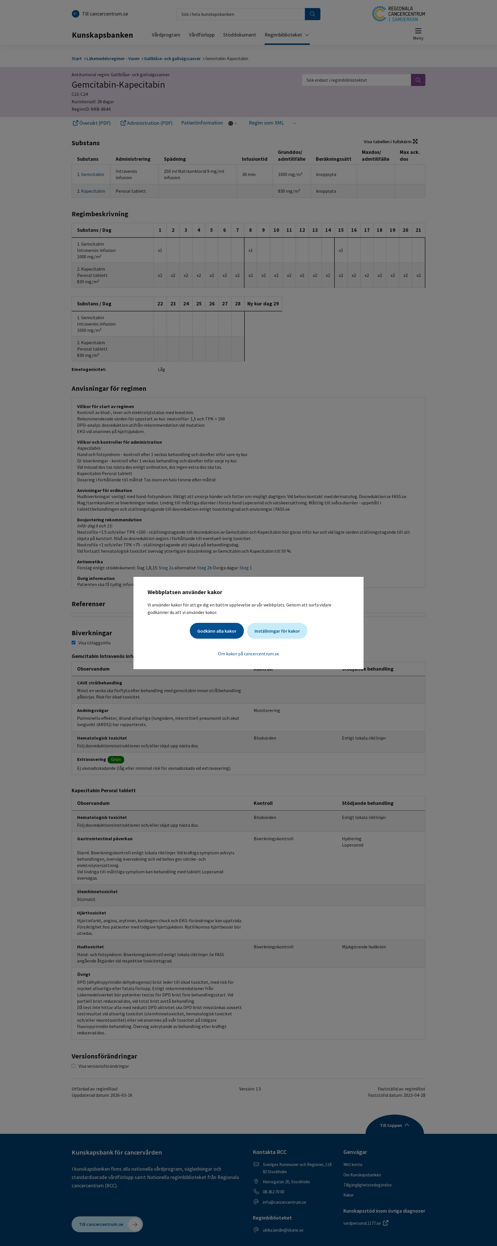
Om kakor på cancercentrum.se (248, 654)
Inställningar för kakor (277, 631)
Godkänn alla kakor (216, 631)
